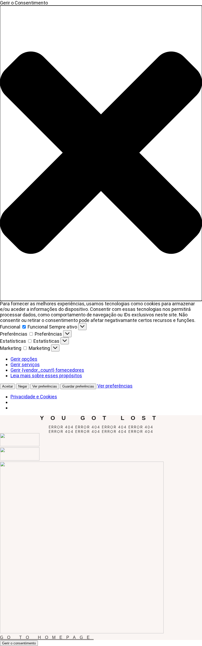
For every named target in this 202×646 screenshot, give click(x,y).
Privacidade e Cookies (34, 396)
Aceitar (7, 386)
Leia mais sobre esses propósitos (46, 375)
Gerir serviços (25, 364)
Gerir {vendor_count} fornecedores (47, 370)
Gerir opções (24, 359)
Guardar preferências (78, 386)
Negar (22, 386)
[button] (101, 153)
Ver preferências (44, 386)
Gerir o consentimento (19, 643)
